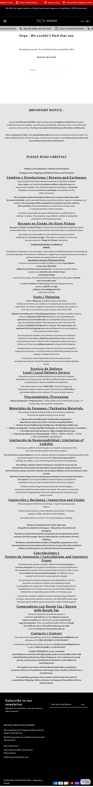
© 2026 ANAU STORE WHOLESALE (18, 780)
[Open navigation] (18, 21)
